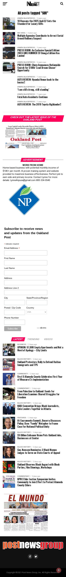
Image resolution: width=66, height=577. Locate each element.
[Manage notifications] (58, 570)
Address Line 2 (11, 288)
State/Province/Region (36, 298)
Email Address (12, 248)
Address (8, 278)
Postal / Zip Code (12, 307)
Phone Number (11, 317)
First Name (9, 258)
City (6, 298)
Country (30, 307)
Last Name (9, 268)
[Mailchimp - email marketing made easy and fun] (41, 328)
